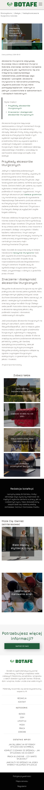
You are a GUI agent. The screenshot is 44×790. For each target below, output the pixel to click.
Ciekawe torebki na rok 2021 (22, 415)
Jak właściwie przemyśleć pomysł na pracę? (22, 465)
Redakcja (22, 698)
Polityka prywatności (22, 776)
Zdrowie (22, 732)
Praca (22, 728)
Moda (22, 725)
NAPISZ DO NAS (22, 646)
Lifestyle (17, 13)
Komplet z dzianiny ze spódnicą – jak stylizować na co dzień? (22, 751)
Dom (22, 717)
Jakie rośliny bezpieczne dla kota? (22, 390)
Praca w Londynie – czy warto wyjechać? (22, 757)
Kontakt (22, 702)
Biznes (22, 714)
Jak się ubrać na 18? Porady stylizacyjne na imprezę (22, 745)
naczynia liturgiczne (23, 253)
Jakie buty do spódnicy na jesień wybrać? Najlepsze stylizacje (22, 763)
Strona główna (6, 13)
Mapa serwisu (22, 781)
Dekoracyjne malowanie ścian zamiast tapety (22, 592)
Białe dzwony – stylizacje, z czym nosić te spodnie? (22, 546)
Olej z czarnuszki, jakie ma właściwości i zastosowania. (22, 440)
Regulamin (22, 786)
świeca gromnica (33, 194)
